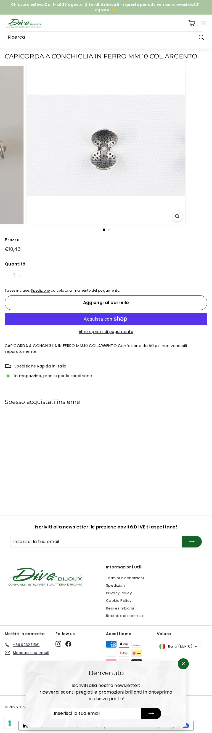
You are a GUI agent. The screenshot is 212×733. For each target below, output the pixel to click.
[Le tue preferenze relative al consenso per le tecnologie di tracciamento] (9, 723)
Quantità (15, 264)
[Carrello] (191, 23)
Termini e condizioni (125, 578)
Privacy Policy (119, 593)
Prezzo (12, 240)
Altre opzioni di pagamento (106, 331)
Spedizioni (116, 585)
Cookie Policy (119, 600)
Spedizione (40, 290)
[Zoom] (177, 216)
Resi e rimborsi (120, 608)
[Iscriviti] (151, 713)
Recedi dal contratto (125, 615)
